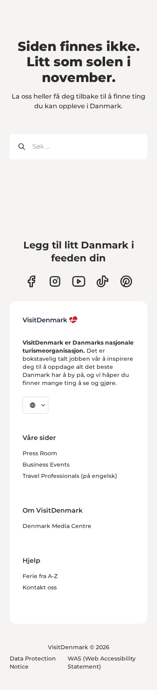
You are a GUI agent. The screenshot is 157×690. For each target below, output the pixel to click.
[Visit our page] (55, 281)
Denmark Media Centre (57, 526)
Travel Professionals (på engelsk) (70, 476)
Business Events (46, 464)
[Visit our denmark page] (31, 281)
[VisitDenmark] (50, 320)
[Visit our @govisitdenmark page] (102, 281)
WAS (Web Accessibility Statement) (102, 662)
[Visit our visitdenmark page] (79, 281)
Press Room (40, 453)
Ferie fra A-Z (40, 576)
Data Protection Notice (33, 662)
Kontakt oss (40, 587)
